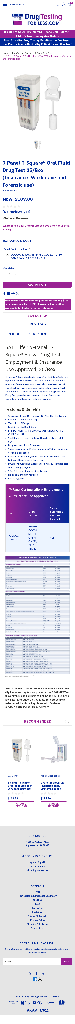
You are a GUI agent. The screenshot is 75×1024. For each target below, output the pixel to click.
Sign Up (42, 862)
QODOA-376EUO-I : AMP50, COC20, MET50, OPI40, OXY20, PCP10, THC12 (36, 256)
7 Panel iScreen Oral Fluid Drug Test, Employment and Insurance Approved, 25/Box (54, 789)
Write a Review (15, 218)
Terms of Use (37, 928)
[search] (57, 4)
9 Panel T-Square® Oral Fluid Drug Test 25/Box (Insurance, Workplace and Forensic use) (20, 789)
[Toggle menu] (5, 6)
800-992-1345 (17, 4)
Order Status (37, 866)
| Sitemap (53, 996)
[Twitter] (17, 293)
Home (5, 53)
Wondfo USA (10, 190)
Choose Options (21, 805)
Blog (37, 904)
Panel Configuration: (16, 248)
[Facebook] (4, 293)
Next (69, 722)
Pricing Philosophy (37, 916)
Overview (37, 316)
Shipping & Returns (37, 870)
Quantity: (8, 267)
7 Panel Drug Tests (44, 53)
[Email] (8, 293)
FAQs (37, 892)
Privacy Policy (37, 920)
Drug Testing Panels (21, 53)
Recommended (37, 721)
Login (32, 862)
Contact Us (38, 908)
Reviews (37, 324)
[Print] (13, 293)
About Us (37, 900)
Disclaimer (37, 912)
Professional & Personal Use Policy (38, 896)
